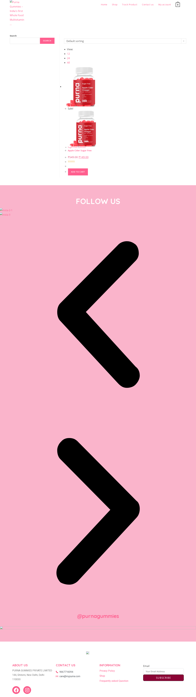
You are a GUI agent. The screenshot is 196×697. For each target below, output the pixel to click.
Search (13, 35)
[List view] (67, 36)
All (68, 62)
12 (68, 53)
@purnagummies (98, 616)
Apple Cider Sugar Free (80, 150)
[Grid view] (65, 36)
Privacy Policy (107, 670)
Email (146, 666)
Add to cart (78, 172)
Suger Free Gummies (77, 147)
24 (68, 58)
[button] (98, 315)
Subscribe (163, 677)
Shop (102, 675)
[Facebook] (16, 690)
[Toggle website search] (185, 4)
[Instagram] (27, 690)
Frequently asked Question (114, 680)
